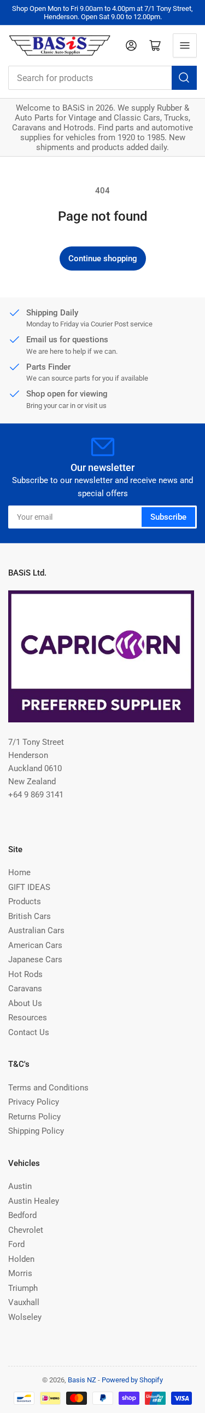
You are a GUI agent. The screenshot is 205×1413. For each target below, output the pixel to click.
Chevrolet (25, 1230)
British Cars (29, 916)
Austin (20, 1186)
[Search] (184, 77)
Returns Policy (34, 1117)
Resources (27, 1018)
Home (19, 872)
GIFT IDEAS (29, 887)
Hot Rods (25, 974)
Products (24, 901)
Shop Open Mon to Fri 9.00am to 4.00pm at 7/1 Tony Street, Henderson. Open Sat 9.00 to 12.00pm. (102, 12)
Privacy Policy (33, 1102)
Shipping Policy (36, 1131)
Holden (21, 1259)
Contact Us (28, 1032)
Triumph (23, 1288)
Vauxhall (23, 1302)
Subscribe (168, 517)
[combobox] (102, 78)
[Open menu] (185, 45)
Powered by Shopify (132, 1380)
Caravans (25, 988)
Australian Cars (36, 930)
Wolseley (25, 1317)
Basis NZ (82, 1380)
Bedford (22, 1215)
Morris (20, 1273)
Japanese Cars (35, 959)
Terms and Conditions (48, 1088)
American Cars (35, 945)
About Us (25, 1003)
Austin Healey (33, 1201)
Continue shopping (102, 258)
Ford (16, 1244)
